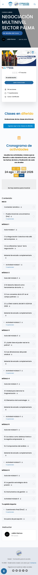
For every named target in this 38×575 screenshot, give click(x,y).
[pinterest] (20, 570)
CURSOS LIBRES (7, 12)
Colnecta (33, 563)
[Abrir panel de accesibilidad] (4, 571)
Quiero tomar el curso (19, 82)
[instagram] (16, 570)
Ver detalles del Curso (11, 33)
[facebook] (13, 570)
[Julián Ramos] (7, 534)
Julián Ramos (16, 533)
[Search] (34, 4)
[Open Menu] (3, 4)
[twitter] (23, 570)
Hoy (23, 169)
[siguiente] (18, 168)
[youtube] (26, 570)
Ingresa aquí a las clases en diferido (20, 126)
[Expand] (4, 214)
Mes (16, 175)
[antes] (14, 168)
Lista (21, 175)
